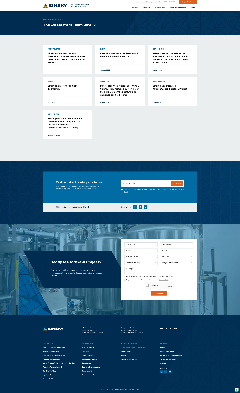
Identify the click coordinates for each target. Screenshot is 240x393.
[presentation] (159, 285)
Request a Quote (188, 2)
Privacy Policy (164, 280)
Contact (163, 363)
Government (87, 371)
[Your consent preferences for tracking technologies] (236, 389)
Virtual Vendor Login (168, 359)
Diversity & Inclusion (129, 359)
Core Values (125, 351)
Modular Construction (51, 359)
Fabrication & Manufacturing (54, 355)
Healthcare (86, 351)
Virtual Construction (51, 351)
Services (48, 343)
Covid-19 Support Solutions (171, 355)
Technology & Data (89, 359)
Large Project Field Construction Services (59, 363)
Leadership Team (167, 351)
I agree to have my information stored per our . (148, 280)
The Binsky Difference (133, 348)
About (163, 343)
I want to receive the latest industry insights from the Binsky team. (149, 276)
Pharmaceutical (88, 347)
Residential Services (51, 379)
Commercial (87, 363)
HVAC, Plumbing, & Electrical (54, 347)
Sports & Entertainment (91, 367)
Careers (163, 347)
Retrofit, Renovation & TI (52, 367)
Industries (87, 343)
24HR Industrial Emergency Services (149, 2)
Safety (123, 355)
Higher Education (88, 355)
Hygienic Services (50, 375)
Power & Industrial (89, 375)
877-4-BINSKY (169, 2)
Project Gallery (129, 343)
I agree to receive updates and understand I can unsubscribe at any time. (154, 191)
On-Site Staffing (49, 371)
